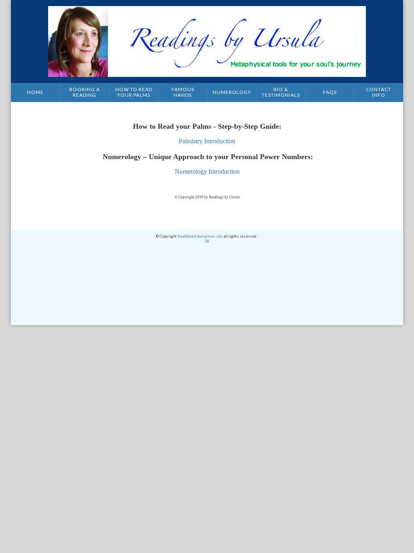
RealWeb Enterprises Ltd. (200, 236)
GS (207, 241)
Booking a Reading (84, 92)
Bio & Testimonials (281, 92)
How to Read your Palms (133, 92)
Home (35, 92)
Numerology (232, 92)
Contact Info (378, 92)
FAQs (330, 92)
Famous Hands (182, 92)
